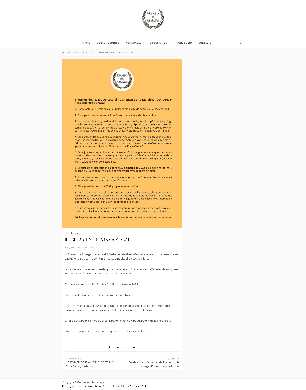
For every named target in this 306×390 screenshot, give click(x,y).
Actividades (133, 43)
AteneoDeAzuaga (88, 247)
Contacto (205, 43)
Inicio (86, 43)
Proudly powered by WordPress (82, 386)
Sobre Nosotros (108, 43)
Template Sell (138, 386)
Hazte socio (184, 43)
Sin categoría (72, 233)
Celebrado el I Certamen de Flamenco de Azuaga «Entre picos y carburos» (153, 364)
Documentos (158, 43)
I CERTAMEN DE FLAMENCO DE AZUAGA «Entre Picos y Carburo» (90, 364)
